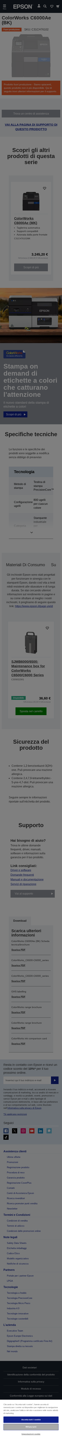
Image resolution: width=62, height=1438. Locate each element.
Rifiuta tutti (31, 1427)
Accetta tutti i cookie (31, 1420)
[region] (31, 1418)
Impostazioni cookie (31, 1434)
